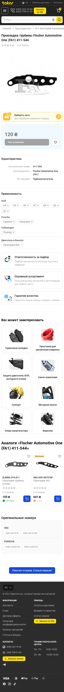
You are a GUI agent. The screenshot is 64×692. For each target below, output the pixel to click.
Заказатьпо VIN (40, 10)
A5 (14, 205)
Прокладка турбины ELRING (13, 482)
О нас (5, 610)
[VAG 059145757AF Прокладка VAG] (47, 465)
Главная (6, 28)
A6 (24, 205)
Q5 (54, 205)
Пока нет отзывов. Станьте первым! (32, 570)
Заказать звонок (15, 659)
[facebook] (4, 684)
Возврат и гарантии (44, 610)
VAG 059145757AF (43, 477)
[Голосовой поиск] (53, 19)
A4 (4, 205)
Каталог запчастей (13, 629)
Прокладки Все (23, 28)
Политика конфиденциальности (14, 623)
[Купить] (27, 499)
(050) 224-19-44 (14, 647)
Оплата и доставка (40, 2)
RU (6, 587)
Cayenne (7, 221)
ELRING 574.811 (11, 477)
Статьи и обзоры (12, 635)
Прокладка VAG (41, 480)
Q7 (4, 211)
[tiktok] (14, 684)
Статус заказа (41, 616)
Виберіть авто (22, 115)
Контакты (58, 2)
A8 (44, 205)
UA (26, 2)
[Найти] (59, 20)
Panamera (24, 221)
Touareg (7, 232)
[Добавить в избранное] (55, 142)
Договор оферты (12, 616)
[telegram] (4, 664)
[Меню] (4, 10)
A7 (34, 205)
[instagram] (9, 684)
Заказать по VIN (46, 621)
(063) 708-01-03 (14, 652)
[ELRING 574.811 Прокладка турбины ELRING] (16, 465)
